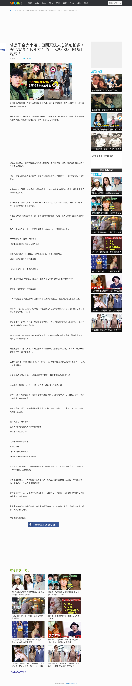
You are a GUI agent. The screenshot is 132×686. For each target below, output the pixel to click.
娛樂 (86, 3)
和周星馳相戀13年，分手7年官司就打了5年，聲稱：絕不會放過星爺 (64, 640)
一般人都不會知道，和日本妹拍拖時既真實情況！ (27, 617)
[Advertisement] (28, 137)
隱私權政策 (74, 683)
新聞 (30, 3)
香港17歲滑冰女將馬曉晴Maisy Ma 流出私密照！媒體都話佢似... (28, 593)
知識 (72, 3)
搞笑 (44, 3)
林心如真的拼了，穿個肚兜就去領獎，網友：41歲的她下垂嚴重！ (27, 640)
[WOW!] (16, 4)
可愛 (65, 3)
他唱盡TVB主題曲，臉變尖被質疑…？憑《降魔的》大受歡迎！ (63, 593)
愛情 (51, 3)
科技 (79, 3)
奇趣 (37, 3)
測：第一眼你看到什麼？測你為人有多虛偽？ (63, 617)
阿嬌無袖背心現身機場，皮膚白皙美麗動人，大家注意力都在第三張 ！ (63, 664)
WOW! (68, 683)
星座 (58, 3)
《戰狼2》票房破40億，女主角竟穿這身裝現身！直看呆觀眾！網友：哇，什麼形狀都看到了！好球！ (28, 666)
